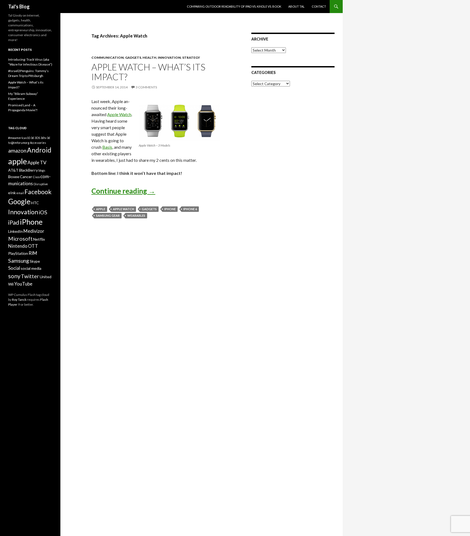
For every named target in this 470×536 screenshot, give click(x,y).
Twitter (30, 276)
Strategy (191, 57)
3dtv (43, 138)
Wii (11, 284)
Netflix (39, 239)
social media (31, 268)
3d (32, 138)
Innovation (169, 57)
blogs (41, 170)
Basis (107, 147)
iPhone (170, 209)
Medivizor (33, 231)
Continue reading (123, 191)
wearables (136, 215)
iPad (13, 222)
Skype (35, 261)
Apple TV (37, 162)
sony (14, 276)
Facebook (37, 192)
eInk (12, 192)
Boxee (13, 176)
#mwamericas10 (19, 138)
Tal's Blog (19, 7)
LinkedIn (15, 231)
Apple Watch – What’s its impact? (148, 71)
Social (14, 268)
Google (19, 201)
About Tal (296, 6)
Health (149, 57)
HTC (35, 202)
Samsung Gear (108, 215)
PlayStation (18, 253)
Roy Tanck (19, 300)
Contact (319, 6)
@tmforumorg (20, 142)
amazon (17, 150)
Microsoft (20, 239)
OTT (33, 246)
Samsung (18, 261)
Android (39, 150)
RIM (33, 253)
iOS (43, 212)
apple (100, 209)
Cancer (26, 176)
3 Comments (146, 87)
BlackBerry (28, 170)
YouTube (23, 284)
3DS (37, 138)
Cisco (36, 177)
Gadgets (133, 57)
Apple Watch (119, 114)
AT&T (13, 170)
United (45, 276)
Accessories (38, 142)
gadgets (149, 209)
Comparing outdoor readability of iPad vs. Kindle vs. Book (234, 6)
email (20, 193)
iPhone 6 (190, 209)
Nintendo (17, 246)
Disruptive (40, 184)
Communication (107, 57)
